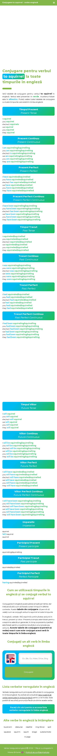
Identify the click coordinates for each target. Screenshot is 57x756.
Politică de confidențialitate (37, 752)
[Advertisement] (28, 35)
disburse (18, 727)
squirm (17, 732)
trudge (27, 737)
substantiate (45, 732)
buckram (8, 727)
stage (34, 732)
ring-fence (39, 727)
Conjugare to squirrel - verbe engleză (20, 2)
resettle (29, 727)
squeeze (7, 732)
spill (49, 727)
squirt (26, 732)
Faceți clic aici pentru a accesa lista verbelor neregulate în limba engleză (28, 708)
